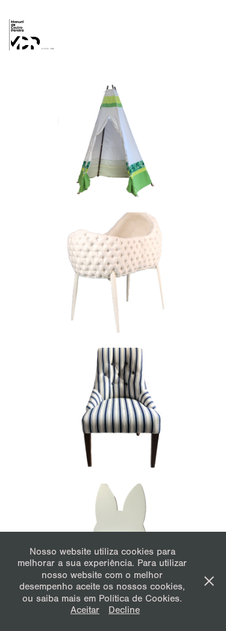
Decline (124, 610)
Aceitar (85, 610)
